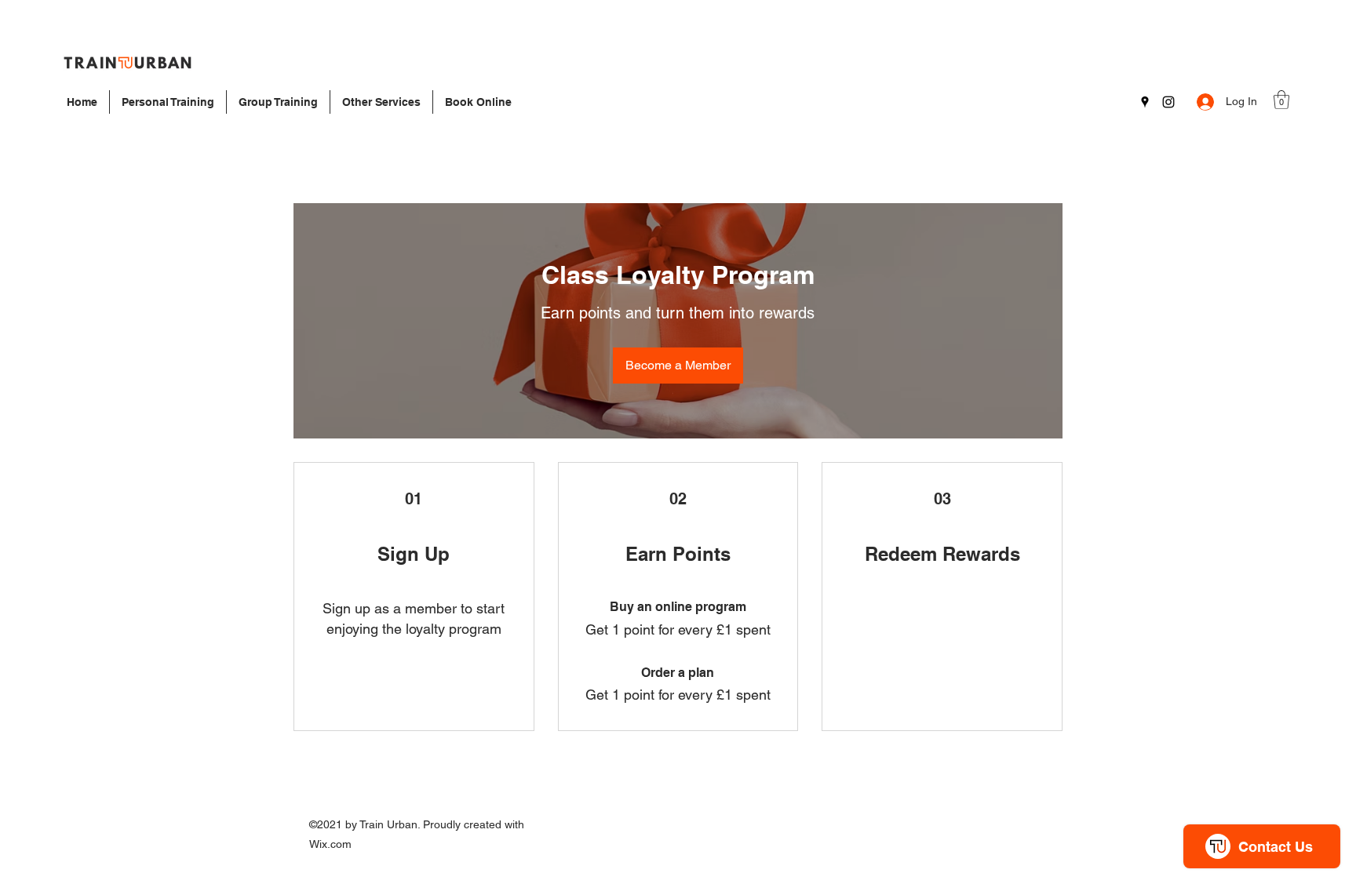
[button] (1281, 99)
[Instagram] (1168, 102)
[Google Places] (1145, 102)
